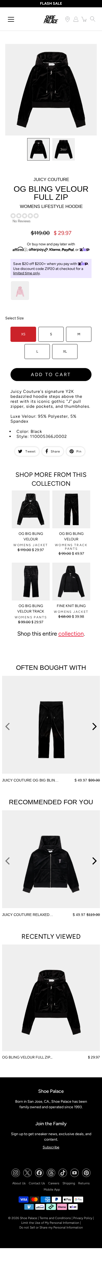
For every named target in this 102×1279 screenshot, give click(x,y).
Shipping (69, 1183)
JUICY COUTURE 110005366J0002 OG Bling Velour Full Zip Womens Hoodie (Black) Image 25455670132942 (48, 50)
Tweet (30, 451)
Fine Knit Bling (71, 606)
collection (71, 633)
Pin (79, 451)
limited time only (26, 273)
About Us (19, 1183)
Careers (53, 1183)
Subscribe (51, 1147)
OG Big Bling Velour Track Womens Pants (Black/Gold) (29, 569)
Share (55, 451)
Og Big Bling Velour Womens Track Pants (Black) (69, 497)
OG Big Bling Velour (31, 536)
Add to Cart (51, 374)
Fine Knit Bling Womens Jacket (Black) (69, 569)
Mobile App (52, 1189)
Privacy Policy (82, 1218)
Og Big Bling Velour (71, 536)
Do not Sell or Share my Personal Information (51, 1227)
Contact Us (37, 1183)
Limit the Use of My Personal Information (50, 1223)
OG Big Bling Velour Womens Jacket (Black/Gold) (29, 497)
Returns (84, 1183)
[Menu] (11, 19)
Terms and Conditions (55, 1218)
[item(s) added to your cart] (84, 19)
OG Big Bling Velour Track (30, 609)
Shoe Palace (28, 1218)
